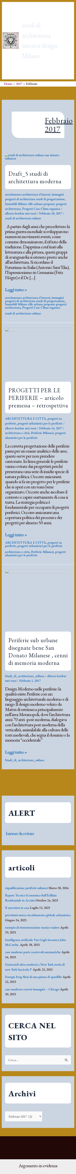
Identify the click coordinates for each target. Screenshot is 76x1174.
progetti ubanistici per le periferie (35, 553)
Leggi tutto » (16, 289)
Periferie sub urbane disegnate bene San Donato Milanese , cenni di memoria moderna (38, 651)
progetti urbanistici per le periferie (40, 423)
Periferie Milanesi (42, 433)
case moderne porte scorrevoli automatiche (33, 952)
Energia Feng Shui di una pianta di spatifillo (33, 977)
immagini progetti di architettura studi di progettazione (35, 299)
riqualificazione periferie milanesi (26, 888)
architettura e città (17, 433)
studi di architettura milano (23, 218)
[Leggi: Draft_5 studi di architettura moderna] (38, 156)
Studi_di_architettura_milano (24, 676)
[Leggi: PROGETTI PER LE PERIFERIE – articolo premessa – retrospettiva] (38, 352)
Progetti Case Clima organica (41, 209)
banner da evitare (20, 833)
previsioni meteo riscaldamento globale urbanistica (38, 915)
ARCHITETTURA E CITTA (25, 418)
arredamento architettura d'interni (27, 194)
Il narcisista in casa (17, 907)
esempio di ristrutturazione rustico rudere (32, 927)
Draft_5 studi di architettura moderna (34, 177)
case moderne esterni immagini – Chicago (32, 989)
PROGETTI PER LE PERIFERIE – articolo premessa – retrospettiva (38, 397)
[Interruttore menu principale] (69, 40)
